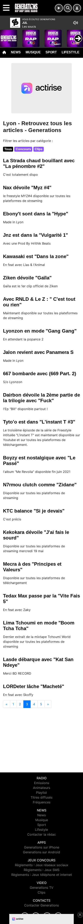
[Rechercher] (68, 8)
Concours (23, 149)
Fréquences (41, 802)
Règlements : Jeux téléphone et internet (41, 875)
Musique (33, 52)
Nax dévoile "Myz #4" (27, 187)
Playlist (41, 793)
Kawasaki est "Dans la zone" (35, 256)
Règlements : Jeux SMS (41, 870)
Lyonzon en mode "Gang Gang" (40, 331)
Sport (51, 52)
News (16, 52)
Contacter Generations (41, 905)
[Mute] (76, 23)
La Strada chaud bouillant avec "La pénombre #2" (39, 163)
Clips (39, 149)
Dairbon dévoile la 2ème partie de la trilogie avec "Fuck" (41, 397)
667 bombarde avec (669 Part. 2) (39, 373)
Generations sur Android (41, 852)
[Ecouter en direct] (59, 8)
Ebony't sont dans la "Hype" (35, 213)
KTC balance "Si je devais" (33, 511)
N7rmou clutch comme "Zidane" (40, 484)
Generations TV (41, 888)
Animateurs (41, 788)
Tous (8, 149)
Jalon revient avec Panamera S (38, 352)
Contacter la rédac (41, 834)
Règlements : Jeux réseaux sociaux (41, 865)
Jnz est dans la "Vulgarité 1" (35, 235)
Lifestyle (70, 52)
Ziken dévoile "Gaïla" (27, 277)
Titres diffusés (41, 797)
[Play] (5, 35)
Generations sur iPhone (41, 847)
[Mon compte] (77, 8)
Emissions (41, 783)
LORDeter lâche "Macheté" (33, 686)
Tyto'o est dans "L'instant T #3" (39, 422)
